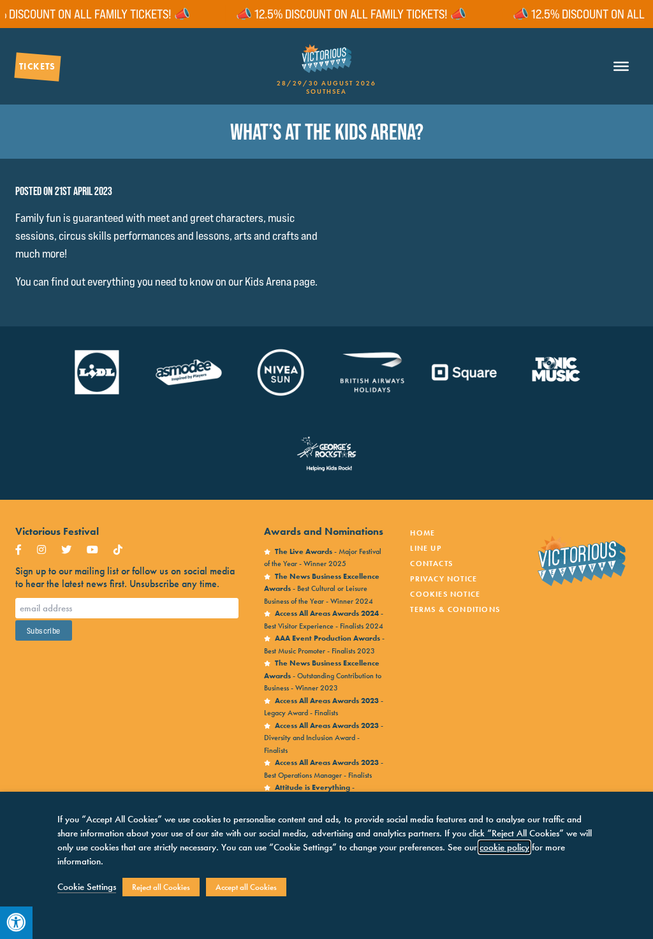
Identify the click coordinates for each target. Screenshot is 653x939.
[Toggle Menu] (621, 67)
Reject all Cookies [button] (161, 887)
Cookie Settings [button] (86, 886)
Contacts (431, 563)
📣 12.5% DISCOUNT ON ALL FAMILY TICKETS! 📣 (337, 14)
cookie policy (504, 847)
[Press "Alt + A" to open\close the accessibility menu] (16, 922)
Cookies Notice (445, 594)
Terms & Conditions (455, 609)
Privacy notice (443, 579)
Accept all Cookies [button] (246, 887)
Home (422, 533)
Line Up (425, 548)
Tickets (37, 66)
